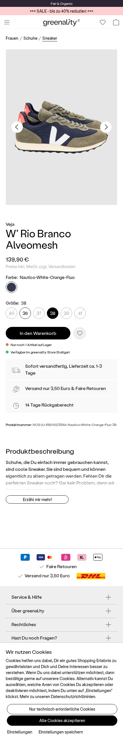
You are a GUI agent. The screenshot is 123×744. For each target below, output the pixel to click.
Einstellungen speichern (61, 731)
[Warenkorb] (116, 22)
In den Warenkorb (38, 333)
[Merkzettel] (103, 22)
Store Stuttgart (58, 352)
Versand (33, 388)
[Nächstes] (106, 127)
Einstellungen (19, 731)
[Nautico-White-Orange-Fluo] (11, 287)
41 (80, 313)
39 (66, 313)
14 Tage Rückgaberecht (49, 404)
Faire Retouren (91, 388)
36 (25, 313)
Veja (10, 224)
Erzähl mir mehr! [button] (37, 499)
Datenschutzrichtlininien (73, 696)
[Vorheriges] (17, 127)
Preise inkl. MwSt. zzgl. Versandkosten (41, 266)
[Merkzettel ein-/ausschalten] (79, 333)
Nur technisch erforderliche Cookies (62, 709)
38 (52, 313)
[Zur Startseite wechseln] (61, 22)
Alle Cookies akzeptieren (62, 720)
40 (11, 313)
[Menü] (7, 22)
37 (38, 313)
